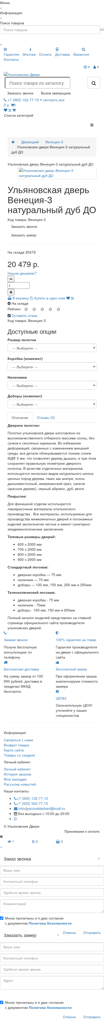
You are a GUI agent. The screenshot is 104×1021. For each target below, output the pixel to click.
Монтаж (29, 54)
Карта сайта (14, 749)
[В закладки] (68, 297)
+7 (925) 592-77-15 (32, 803)
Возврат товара (16, 744)
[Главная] (13, 141)
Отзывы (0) (46, 417)
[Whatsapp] (15, 818)
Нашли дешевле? (22, 273)
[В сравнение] (72, 297)
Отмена (69, 932)
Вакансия (81, 54)
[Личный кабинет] (96, 66)
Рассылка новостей (20, 784)
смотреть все (54, 99)
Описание (20, 417)
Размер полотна (22, 339)
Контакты (11, 59)
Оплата (45, 54)
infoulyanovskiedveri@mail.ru (41, 808)
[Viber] (19, 818)
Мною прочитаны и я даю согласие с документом (38, 920)
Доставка (62, 54)
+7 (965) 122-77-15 (32, 798)
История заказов (17, 774)
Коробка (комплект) (25, 358)
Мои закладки (15, 779)
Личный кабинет (17, 768)
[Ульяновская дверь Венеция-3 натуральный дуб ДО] (57, 173)
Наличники (17, 377)
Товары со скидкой (19, 755)
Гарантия (11, 54)
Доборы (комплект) (25, 395)
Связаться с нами (18, 739)
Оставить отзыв (24, 315)
